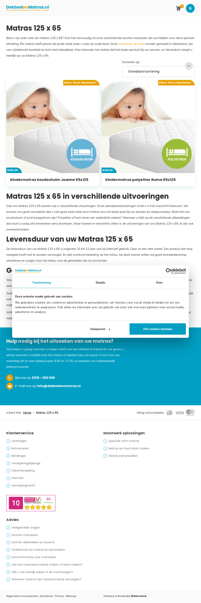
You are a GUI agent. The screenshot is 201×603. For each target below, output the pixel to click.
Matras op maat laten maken (129, 448)
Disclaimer (46, 596)
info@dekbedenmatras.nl (59, 386)
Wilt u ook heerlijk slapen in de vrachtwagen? (42, 572)
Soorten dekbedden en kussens (33, 542)
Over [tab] (159, 282)
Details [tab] (100, 282)
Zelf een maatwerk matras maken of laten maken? (47, 565)
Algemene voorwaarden (22, 596)
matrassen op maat (131, 44)
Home (27, 412)
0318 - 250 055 (43, 377)
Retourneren (20, 448)
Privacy (59, 596)
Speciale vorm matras (124, 441)
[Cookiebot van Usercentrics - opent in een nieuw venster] (169, 271)
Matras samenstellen (123, 456)
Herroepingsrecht (23, 485)
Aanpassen (97, 329)
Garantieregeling (23, 470)
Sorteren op (131, 62)
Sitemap (71, 596)
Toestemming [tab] (41, 282)
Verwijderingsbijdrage (26, 463)
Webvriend (138, 596)
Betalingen (19, 456)
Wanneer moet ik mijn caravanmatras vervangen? (46, 579)
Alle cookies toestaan (157, 329)
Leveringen (19, 441)
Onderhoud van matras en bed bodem (38, 550)
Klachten (18, 478)
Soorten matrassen (25, 535)
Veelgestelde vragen (26, 528)
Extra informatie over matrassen (34, 557)
